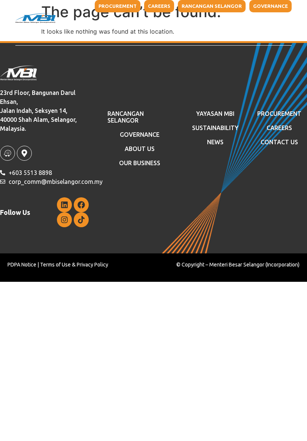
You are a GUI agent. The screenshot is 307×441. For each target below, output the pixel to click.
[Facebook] (81, 204)
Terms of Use (55, 265)
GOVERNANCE (139, 134)
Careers (279, 127)
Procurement (279, 113)
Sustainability (240, 22)
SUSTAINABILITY (215, 127)
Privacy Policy (92, 265)
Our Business (136, 22)
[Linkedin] (64, 204)
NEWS (224, 31)
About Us (84, 22)
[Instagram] (64, 219)
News (215, 142)
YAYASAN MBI (191, 22)
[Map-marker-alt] (24, 153)
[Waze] (7, 153)
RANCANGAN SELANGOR (125, 117)
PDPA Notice (21, 265)
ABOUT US (140, 148)
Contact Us (259, 31)
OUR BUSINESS (139, 163)
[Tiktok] (81, 219)
